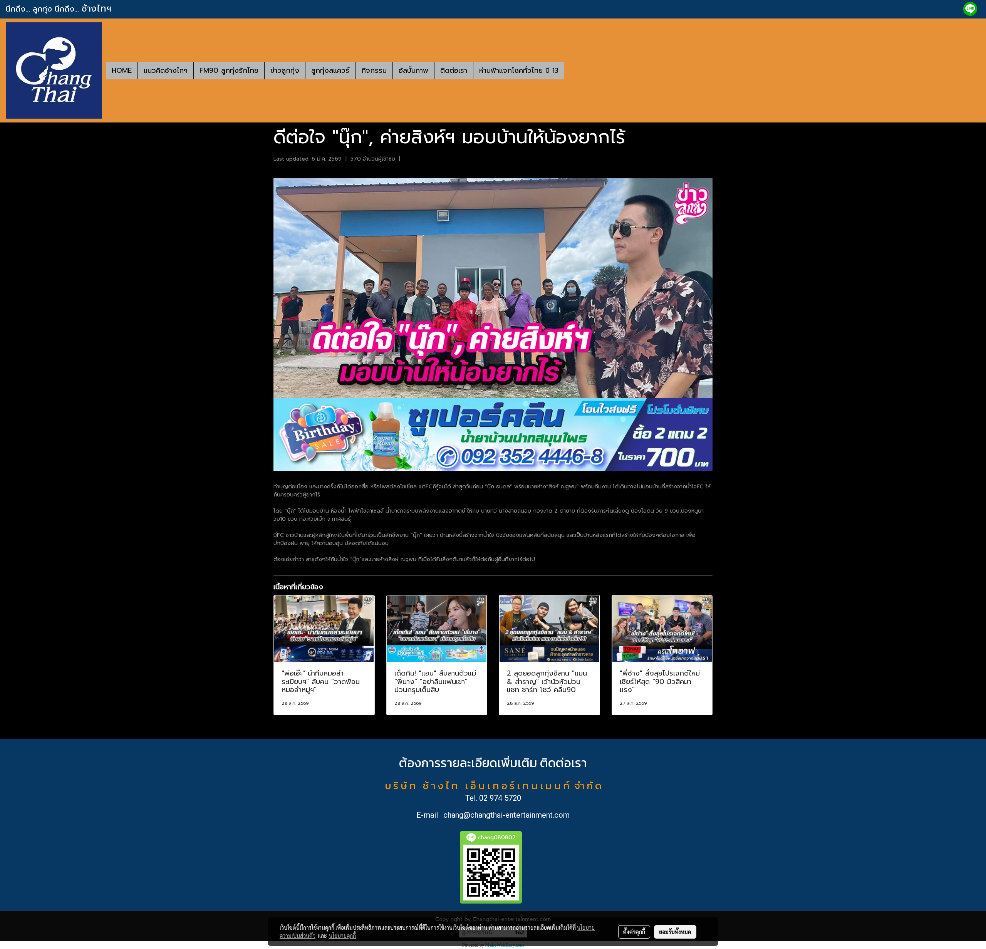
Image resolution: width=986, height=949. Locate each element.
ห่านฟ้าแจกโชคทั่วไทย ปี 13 (518, 70)
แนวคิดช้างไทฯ (166, 70)
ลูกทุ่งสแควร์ (330, 70)
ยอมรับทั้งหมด (675, 931)
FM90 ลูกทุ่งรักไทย (229, 70)
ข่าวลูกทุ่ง (284, 70)
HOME (122, 70)
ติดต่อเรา (453, 70)
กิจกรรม (374, 70)
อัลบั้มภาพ (413, 70)
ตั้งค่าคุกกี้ (634, 931)
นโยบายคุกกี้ (342, 935)
